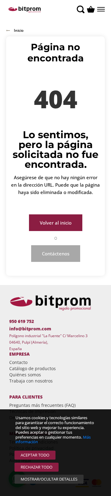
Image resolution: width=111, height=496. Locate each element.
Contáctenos (55, 253)
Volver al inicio (56, 223)
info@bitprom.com (30, 329)
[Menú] (100, 9)
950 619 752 (21, 321)
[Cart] (91, 9)
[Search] (80, 9)
